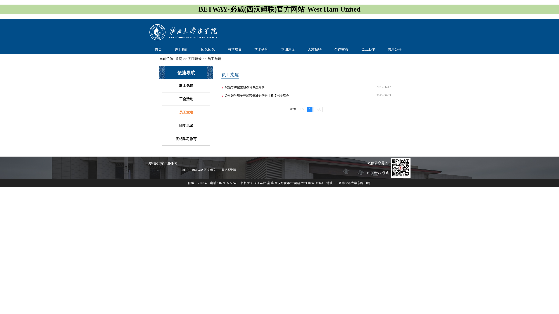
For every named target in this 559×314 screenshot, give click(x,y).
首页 (158, 49)
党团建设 (288, 49)
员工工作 (368, 49)
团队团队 (208, 49)
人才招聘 (315, 49)
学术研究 (261, 49)
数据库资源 (229, 169)
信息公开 (395, 49)
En (184, 169)
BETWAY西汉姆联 (203, 169)
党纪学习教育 (186, 139)
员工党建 (186, 112)
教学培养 (235, 49)
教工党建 (186, 85)
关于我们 (181, 49)
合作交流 (341, 49)
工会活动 (186, 99)
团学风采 (186, 125)
